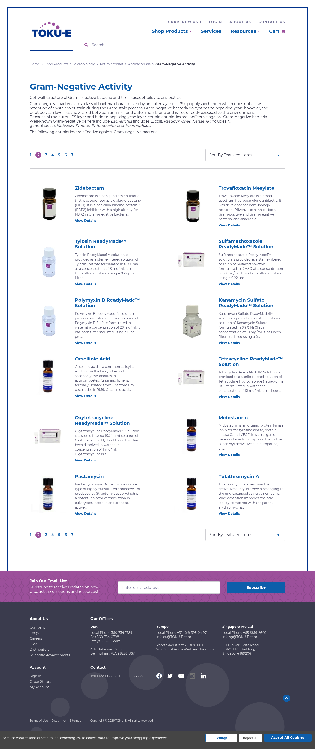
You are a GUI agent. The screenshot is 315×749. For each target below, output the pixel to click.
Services (211, 31)
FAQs (34, 633)
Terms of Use (39, 720)
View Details (85, 221)
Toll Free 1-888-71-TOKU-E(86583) (117, 676)
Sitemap (75, 720)
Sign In (35, 676)
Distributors (39, 649)
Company (37, 627)
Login (215, 22)
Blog (34, 644)
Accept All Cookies (287, 737)
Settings (221, 738)
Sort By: (216, 155)
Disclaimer (58, 720)
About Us (240, 22)
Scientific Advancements (50, 655)
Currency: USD (185, 22)
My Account (39, 687)
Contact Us (272, 22)
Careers (36, 638)
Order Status (40, 682)
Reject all (250, 737)
